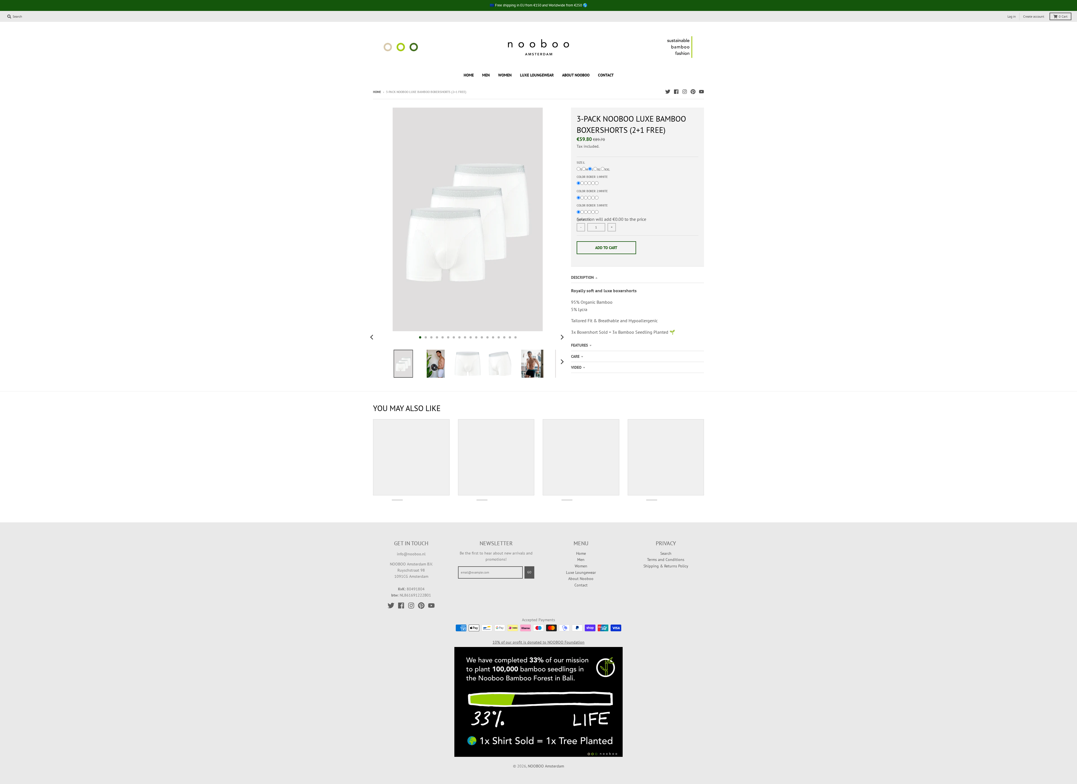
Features (579, 345)
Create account (1033, 16)
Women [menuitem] (505, 74)
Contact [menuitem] (606, 74)
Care (575, 356)
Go (529, 572)
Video (576, 367)
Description (582, 277)
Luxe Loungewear (581, 572)
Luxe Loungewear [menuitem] (537, 74)
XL (599, 169)
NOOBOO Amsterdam (546, 766)
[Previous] (372, 337)
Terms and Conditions (665, 559)
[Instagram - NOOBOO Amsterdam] (684, 91)
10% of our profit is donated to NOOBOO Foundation (538, 642)
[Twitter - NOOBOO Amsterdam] (667, 91)
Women (581, 566)
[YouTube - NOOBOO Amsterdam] (701, 91)
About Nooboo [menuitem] (576, 74)
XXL (607, 169)
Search (665, 553)
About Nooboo (580, 578)
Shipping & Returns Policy (665, 566)
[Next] (562, 337)
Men (580, 559)
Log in (1011, 16)
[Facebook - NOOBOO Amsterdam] (676, 91)
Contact (581, 585)
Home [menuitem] (469, 74)
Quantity (583, 220)
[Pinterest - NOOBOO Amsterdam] (693, 91)
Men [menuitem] (486, 74)
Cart (1063, 16)
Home (377, 92)
